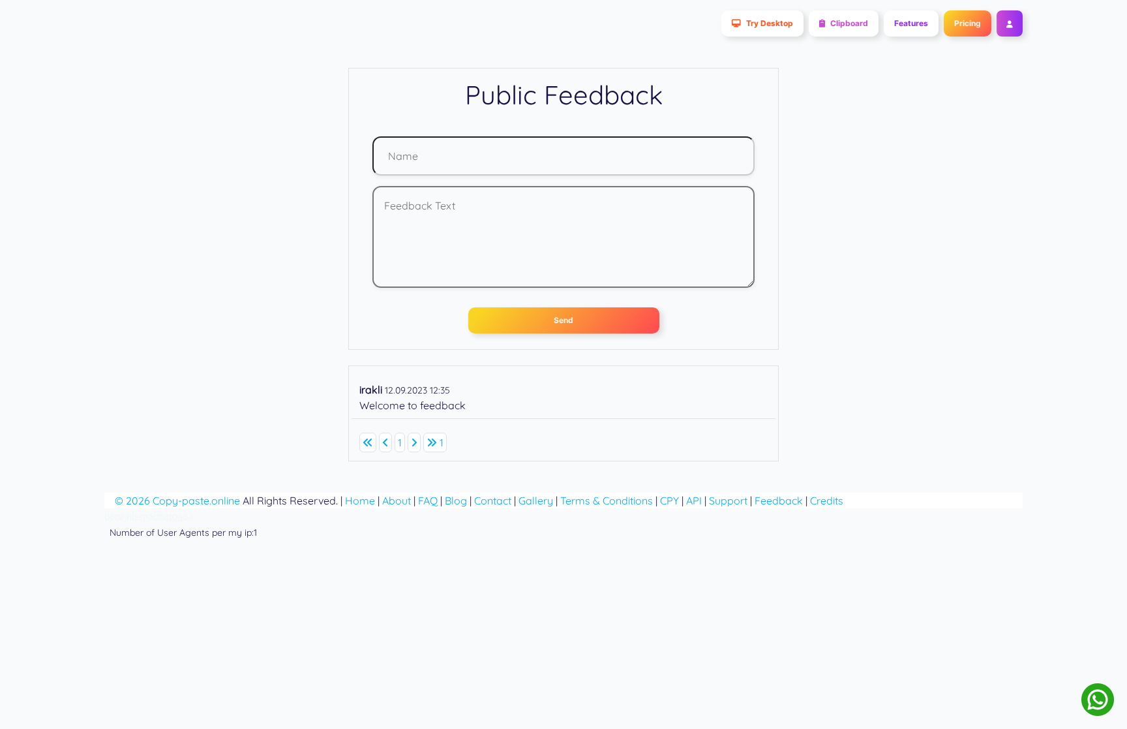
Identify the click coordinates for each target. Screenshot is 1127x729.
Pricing (967, 23)
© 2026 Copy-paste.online (177, 500)
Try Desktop (769, 23)
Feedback (779, 500)
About (396, 500)
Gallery (535, 500)
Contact (492, 500)
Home (360, 500)
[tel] (1097, 699)
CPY (669, 500)
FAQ (428, 500)
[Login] (1007, 23)
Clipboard (849, 23)
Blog (456, 500)
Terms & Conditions (606, 500)
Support (728, 500)
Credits (826, 500)
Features (911, 23)
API (694, 500)
